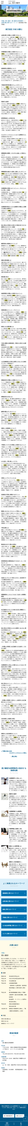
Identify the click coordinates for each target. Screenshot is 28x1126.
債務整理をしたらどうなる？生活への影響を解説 (13, 595)
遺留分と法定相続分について (9, 733)
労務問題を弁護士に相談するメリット (11, 52)
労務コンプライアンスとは (8, 478)
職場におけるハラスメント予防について (12, 511)
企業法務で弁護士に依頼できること (11, 35)
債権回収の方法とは (6, 396)
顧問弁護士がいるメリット (8, 411)
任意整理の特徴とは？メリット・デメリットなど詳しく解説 (13, 189)
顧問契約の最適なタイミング (9, 243)
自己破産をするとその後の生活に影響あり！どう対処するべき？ (13, 610)
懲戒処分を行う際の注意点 (8, 544)
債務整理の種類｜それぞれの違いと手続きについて (13, 154)
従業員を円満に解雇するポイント (10, 494)
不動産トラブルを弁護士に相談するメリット (13, 445)
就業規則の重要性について (8, 68)
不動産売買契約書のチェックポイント (11, 85)
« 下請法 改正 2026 (6, 751)
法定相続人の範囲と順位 (8, 718)
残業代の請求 (5, 101)
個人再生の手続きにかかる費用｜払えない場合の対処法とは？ (13, 629)
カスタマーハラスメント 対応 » (18, 753)
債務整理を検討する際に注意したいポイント (13, 171)
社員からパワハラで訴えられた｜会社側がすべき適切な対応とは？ (13, 578)
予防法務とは (5, 528)
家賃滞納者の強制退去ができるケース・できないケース (13, 562)
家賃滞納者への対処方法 (8, 118)
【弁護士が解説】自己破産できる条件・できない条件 (13, 647)
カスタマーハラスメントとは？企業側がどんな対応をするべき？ (13, 135)
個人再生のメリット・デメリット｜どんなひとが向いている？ (13, 684)
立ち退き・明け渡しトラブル (9, 461)
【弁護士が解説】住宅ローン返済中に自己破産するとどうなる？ (13, 701)
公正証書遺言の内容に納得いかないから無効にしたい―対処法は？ (13, 362)
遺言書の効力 (5, 277)
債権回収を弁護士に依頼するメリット (11, 380)
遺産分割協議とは (6, 260)
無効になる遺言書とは (7, 326)
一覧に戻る (14, 756)
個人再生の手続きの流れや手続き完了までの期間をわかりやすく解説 (13, 226)
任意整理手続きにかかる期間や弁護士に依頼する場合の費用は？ (13, 207)
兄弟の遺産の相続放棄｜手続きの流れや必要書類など (13, 344)
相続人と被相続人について (8, 428)
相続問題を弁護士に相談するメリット (11, 293)
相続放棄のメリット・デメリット (10, 310)
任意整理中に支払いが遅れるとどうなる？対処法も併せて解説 (13, 666)
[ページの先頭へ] (25, 1119)
